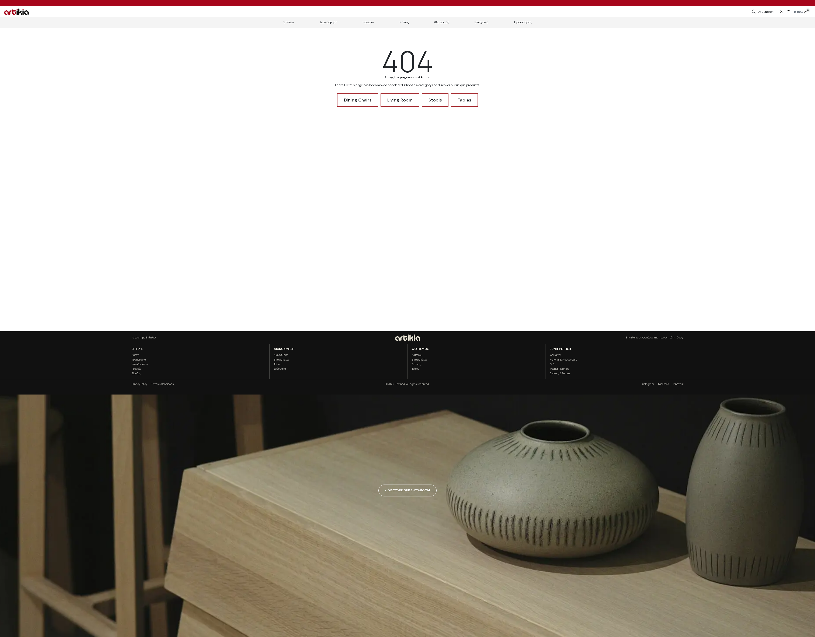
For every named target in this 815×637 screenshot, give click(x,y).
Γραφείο (136, 369)
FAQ (552, 364)
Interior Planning (559, 369)
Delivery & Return (560, 373)
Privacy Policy (139, 384)
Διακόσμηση (281, 355)
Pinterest (678, 384)
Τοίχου (277, 364)
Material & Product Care (563, 359)
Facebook (663, 384)
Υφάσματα (280, 369)
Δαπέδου (417, 355)
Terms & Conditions (162, 384)
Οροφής (416, 364)
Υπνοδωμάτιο (140, 364)
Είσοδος (136, 373)
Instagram (648, 384)
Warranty (555, 355)
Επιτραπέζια (281, 359)
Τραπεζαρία (139, 359)
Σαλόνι (135, 355)
